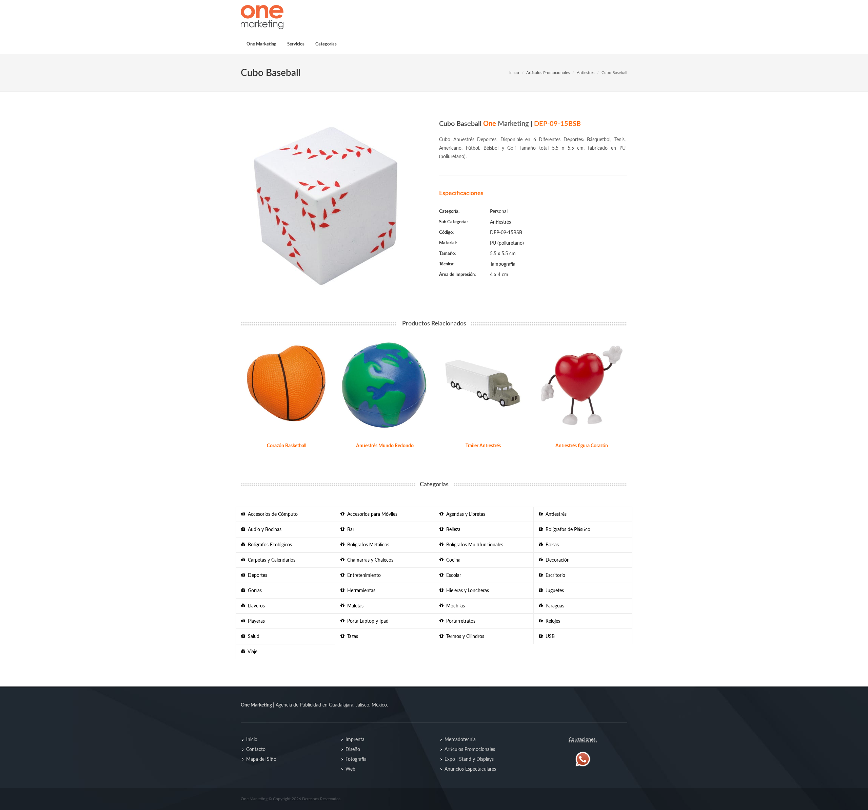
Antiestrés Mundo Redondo (385, 446)
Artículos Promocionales (548, 73)
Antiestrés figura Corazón (581, 446)
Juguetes (553, 590)
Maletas (353, 606)
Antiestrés (585, 73)
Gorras (253, 590)
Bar (349, 529)
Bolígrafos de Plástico (566, 529)
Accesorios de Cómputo (271, 514)
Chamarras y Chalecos (368, 560)
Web (350, 769)
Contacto (255, 749)
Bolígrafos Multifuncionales (473, 545)
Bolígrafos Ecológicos (268, 545)
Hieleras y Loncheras (466, 590)
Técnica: (446, 264)
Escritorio (554, 575)
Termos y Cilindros (463, 636)
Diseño (353, 749)
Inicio (514, 73)
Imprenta (355, 739)
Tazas (351, 636)
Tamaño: (447, 253)
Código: (446, 232)
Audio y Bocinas (263, 529)
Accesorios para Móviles (370, 514)
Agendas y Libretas (464, 514)
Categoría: (449, 211)
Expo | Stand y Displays (469, 759)
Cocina (451, 560)
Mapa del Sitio (261, 759)
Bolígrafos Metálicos (366, 545)
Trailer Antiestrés (483, 446)
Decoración (556, 560)
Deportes (256, 575)
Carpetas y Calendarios (270, 560)
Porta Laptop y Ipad (366, 621)
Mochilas (454, 606)
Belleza (451, 529)
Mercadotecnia (460, 739)
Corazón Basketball (286, 446)
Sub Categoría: (453, 222)
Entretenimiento (362, 575)
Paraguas (553, 606)
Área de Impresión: (457, 274)
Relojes (551, 621)
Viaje (251, 651)
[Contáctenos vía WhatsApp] (582, 758)
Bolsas (551, 545)
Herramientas (359, 590)
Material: (448, 243)
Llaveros (255, 606)
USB (549, 636)
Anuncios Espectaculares (470, 769)
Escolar (452, 575)
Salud (252, 636)
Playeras (255, 621)
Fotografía (356, 759)
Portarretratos (459, 621)
